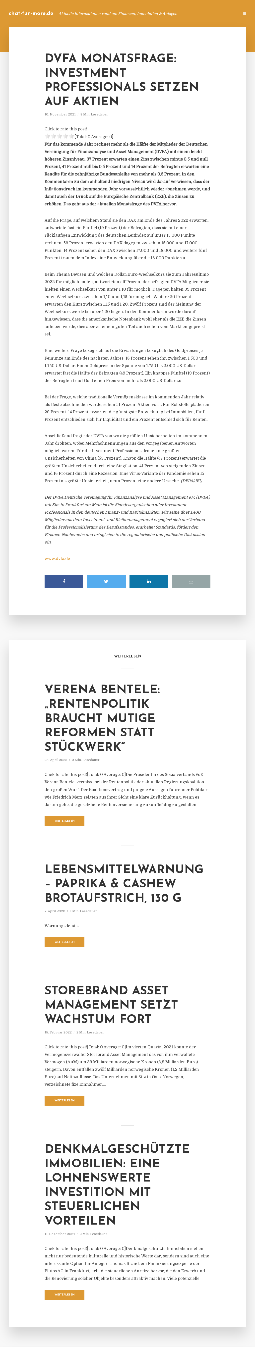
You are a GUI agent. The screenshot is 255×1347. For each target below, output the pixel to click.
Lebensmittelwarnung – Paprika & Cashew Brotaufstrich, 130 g (124, 884)
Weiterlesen (65, 821)
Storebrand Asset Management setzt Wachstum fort (111, 1005)
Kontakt (175, 13)
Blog (156, 13)
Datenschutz (225, 13)
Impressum (198, 13)
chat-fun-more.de (31, 13)
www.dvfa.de (57, 558)
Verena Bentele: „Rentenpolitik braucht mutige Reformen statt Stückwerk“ (102, 719)
